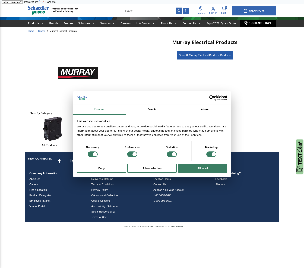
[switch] (132, 154)
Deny (101, 168)
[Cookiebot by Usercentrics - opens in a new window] (212, 98)
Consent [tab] (99, 109)
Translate (50, 1)
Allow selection (152, 168)
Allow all (202, 168)
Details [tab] (152, 109)
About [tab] (205, 109)
